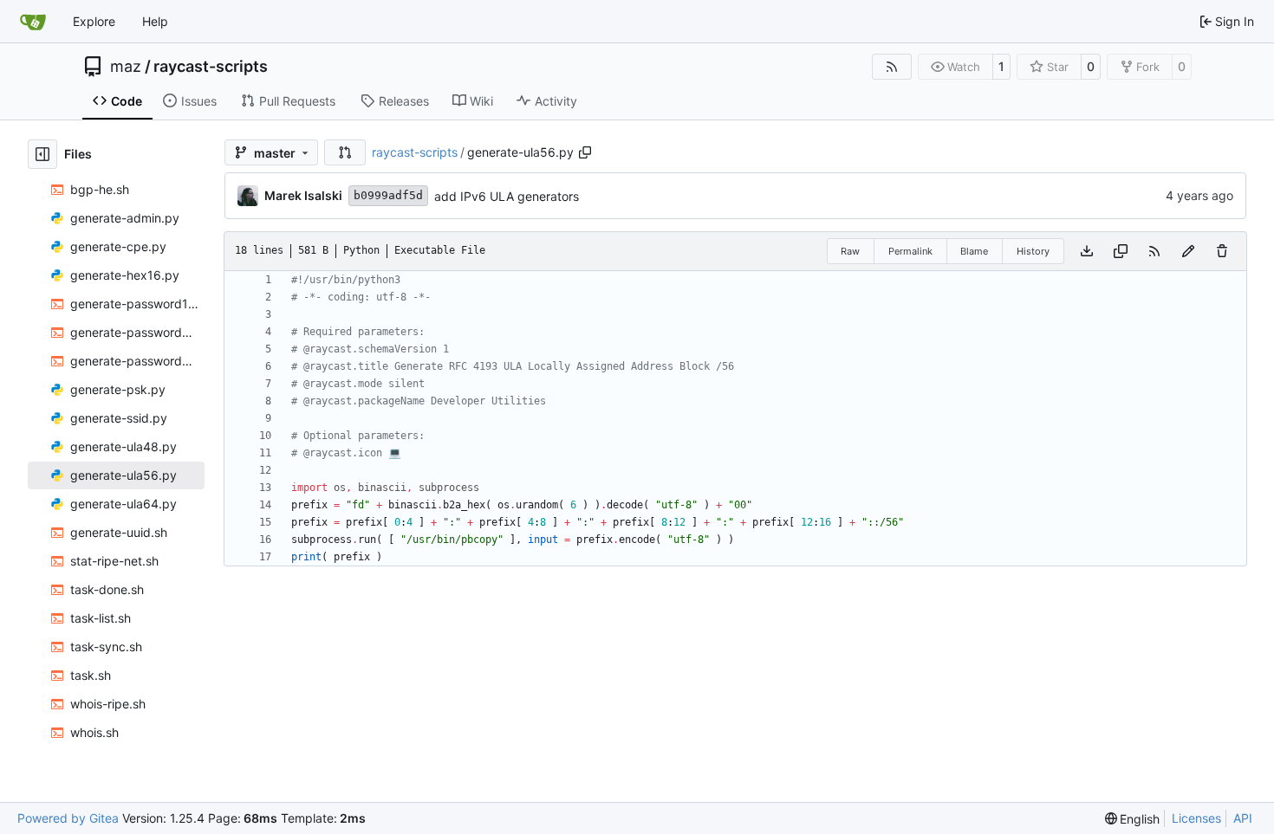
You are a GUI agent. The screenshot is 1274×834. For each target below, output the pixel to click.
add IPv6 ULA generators (506, 196)
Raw (850, 251)
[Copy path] (585, 152)
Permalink (910, 251)
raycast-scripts (210, 66)
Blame (974, 251)
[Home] (33, 21)
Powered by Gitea (68, 818)
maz (125, 66)
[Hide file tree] (42, 154)
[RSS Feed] (892, 67)
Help (155, 21)
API (1242, 818)
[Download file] (1087, 251)
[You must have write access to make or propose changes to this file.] (1222, 251)
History (1033, 251)
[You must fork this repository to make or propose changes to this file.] (1188, 251)
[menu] (1132, 818)
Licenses (1196, 818)
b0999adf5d (388, 195)
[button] (345, 152)
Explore (94, 21)
